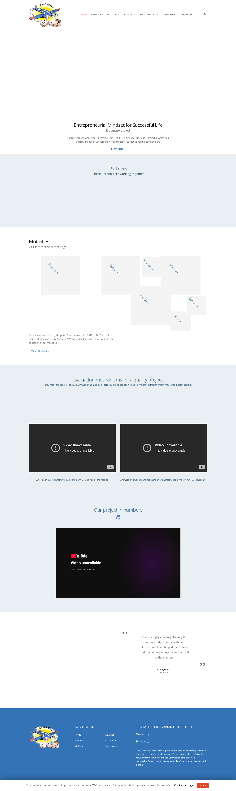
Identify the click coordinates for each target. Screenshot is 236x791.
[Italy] (151, 305)
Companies (169, 14)
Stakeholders (186, 14)
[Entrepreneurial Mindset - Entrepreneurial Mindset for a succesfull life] (45, 15)
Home (84, 14)
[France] (181, 275)
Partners (96, 14)
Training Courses (149, 14)
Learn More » (118, 148)
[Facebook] (198, 14)
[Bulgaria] (60, 275)
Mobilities (112, 14)
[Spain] (120, 275)
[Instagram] (204, 14)
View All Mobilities (40, 351)
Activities (128, 14)
